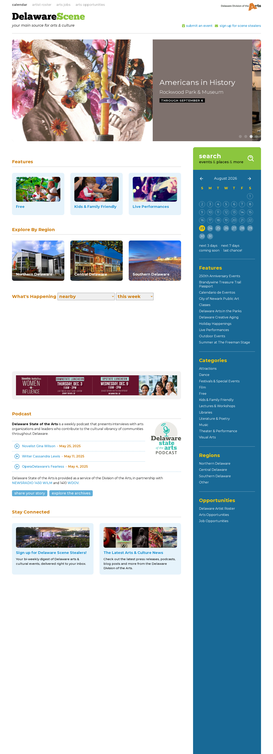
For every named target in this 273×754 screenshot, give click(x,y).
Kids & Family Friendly (216, 400)
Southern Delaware (215, 476)
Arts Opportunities (214, 515)
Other (204, 482)
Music (203, 425)
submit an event (199, 26)
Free (202, 394)
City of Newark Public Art (219, 299)
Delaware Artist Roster (217, 508)
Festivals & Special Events (219, 381)
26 (226, 228)
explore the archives (71, 493)
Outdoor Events (212, 336)
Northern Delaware (214, 463)
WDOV (73, 483)
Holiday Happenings (215, 324)
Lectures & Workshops (217, 406)
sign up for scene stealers (240, 26)
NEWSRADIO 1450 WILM (32, 483)
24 (210, 228)
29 (250, 228)
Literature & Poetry (214, 419)
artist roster (41, 5)
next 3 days (208, 246)
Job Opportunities (213, 521)
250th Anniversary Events (219, 276)
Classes (204, 305)
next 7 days (230, 246)
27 (234, 228)
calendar (19, 5)
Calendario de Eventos (217, 292)
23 (202, 228)
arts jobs (63, 5)
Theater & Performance (218, 431)
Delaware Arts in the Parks (220, 311)
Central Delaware (213, 470)
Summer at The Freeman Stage (224, 342)
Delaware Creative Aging (219, 317)
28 (242, 228)
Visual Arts (207, 437)
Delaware (48, 17)
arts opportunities (90, 5)
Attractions (207, 368)
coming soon (209, 250)
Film (202, 387)
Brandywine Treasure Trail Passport (220, 284)
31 (210, 236)
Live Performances (214, 330)
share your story (29, 493)
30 (202, 236)
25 (218, 228)
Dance (204, 375)
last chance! (232, 250)
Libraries (205, 412)
